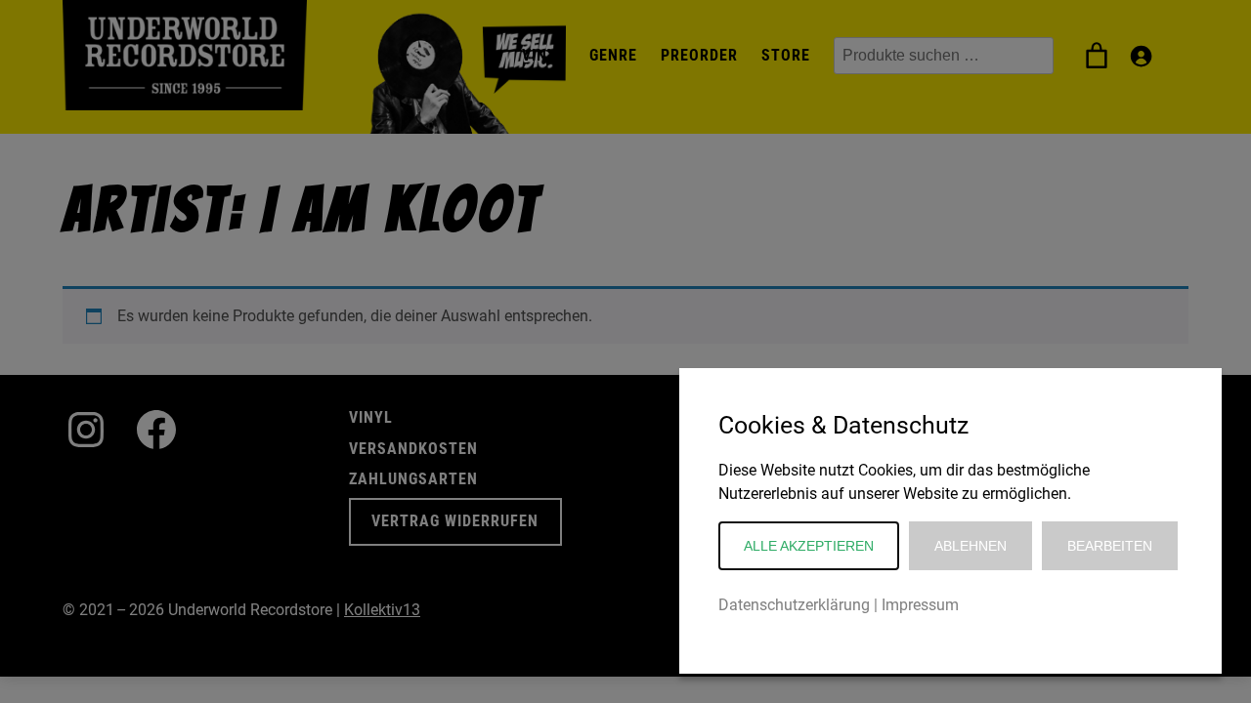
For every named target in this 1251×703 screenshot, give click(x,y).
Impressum (920, 605)
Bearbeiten (1109, 546)
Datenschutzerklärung (794, 605)
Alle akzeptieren (809, 546)
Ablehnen (970, 546)
